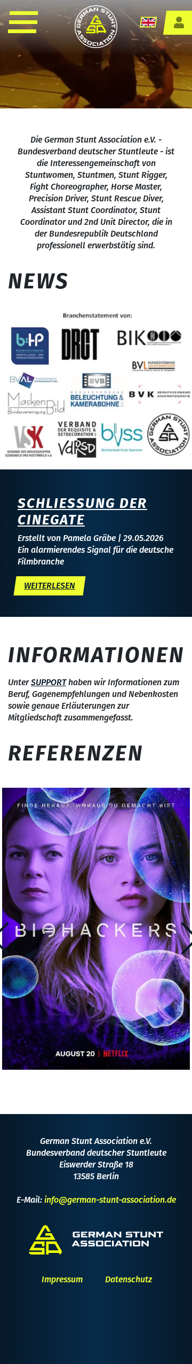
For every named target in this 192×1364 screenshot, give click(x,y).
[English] (148, 22)
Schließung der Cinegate (82, 511)
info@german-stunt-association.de (110, 1200)
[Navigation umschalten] (22, 22)
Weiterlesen (49, 586)
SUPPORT (48, 682)
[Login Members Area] (178, 23)
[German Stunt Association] (96, 26)
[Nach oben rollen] (168, 1340)
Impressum (62, 1279)
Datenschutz (128, 1279)
